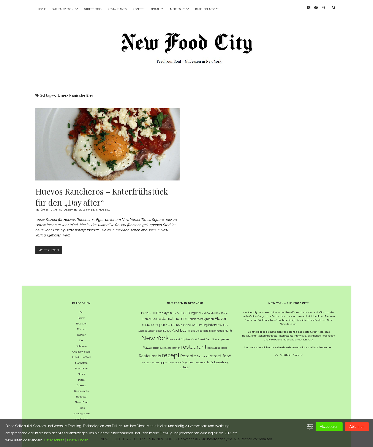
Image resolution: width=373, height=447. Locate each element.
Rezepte (138, 9)
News (81, 374)
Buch (173, 313)
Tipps (81, 407)
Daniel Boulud (151, 319)
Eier (81, 340)
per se (225, 339)
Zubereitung (219, 362)
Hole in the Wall (81, 357)
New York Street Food (198, 339)
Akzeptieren (329, 426)
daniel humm (174, 318)
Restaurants (116, 9)
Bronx (81, 317)
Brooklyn (81, 323)
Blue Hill (151, 313)
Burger (81, 334)
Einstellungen (77, 440)
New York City (177, 339)
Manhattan (81, 362)
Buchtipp (182, 313)
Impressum (177, 9)
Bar (81, 312)
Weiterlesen (50, 251)
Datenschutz (205, 9)
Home (42, 9)
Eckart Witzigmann (201, 319)
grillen (171, 325)
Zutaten (184, 367)
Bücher (81, 329)
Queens (81, 385)
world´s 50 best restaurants (192, 362)
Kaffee (167, 330)
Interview (215, 325)
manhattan (217, 330)
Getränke (81, 346)
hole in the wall (186, 325)
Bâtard (202, 313)
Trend (171, 362)
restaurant (193, 347)
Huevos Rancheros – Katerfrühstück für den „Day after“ (107, 144)
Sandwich (203, 356)
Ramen (176, 347)
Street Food (93, 9)
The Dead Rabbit (150, 362)
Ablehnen (356, 426)
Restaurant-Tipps (217, 347)
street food (220, 356)
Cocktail (211, 313)
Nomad (216, 339)
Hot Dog (203, 325)
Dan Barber (222, 313)
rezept (171, 355)
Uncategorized (81, 413)
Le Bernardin (203, 330)
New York (155, 338)
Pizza (81, 379)
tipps (163, 362)
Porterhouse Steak (161, 347)
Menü (228, 330)
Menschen (81, 368)
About (155, 9)
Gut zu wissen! (63, 9)
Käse (192, 330)
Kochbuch (180, 330)
